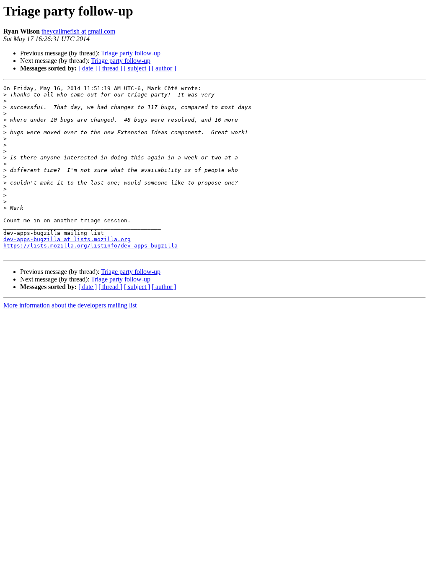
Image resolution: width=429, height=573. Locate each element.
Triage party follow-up (130, 53)
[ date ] (87, 68)
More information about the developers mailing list (70, 305)
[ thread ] (110, 68)
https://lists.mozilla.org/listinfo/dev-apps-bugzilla (90, 245)
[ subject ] (137, 68)
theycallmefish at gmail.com (78, 31)
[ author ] (164, 68)
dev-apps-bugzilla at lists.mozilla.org (67, 239)
